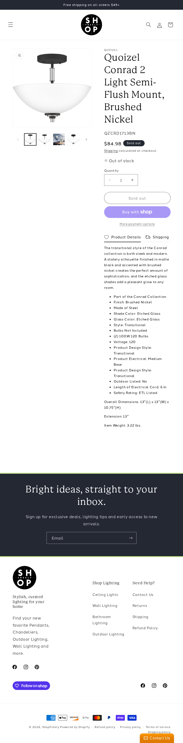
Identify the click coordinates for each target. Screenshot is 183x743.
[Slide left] (18, 139)
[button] (10, 24)
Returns (139, 605)
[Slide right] (86, 139)
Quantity (111, 170)
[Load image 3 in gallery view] (59, 139)
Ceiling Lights (105, 594)
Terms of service (158, 727)
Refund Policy (145, 627)
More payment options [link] (137, 224)
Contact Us (142, 594)
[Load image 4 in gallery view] (73, 139)
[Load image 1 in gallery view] (30, 139)
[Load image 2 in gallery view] (45, 139)
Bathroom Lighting (101, 619)
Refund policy (105, 727)
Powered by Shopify (75, 727)
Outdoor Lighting (108, 633)
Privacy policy (130, 727)
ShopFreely (50, 727)
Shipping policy (159, 732)
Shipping (111, 150)
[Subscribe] (130, 538)
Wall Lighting (104, 605)
